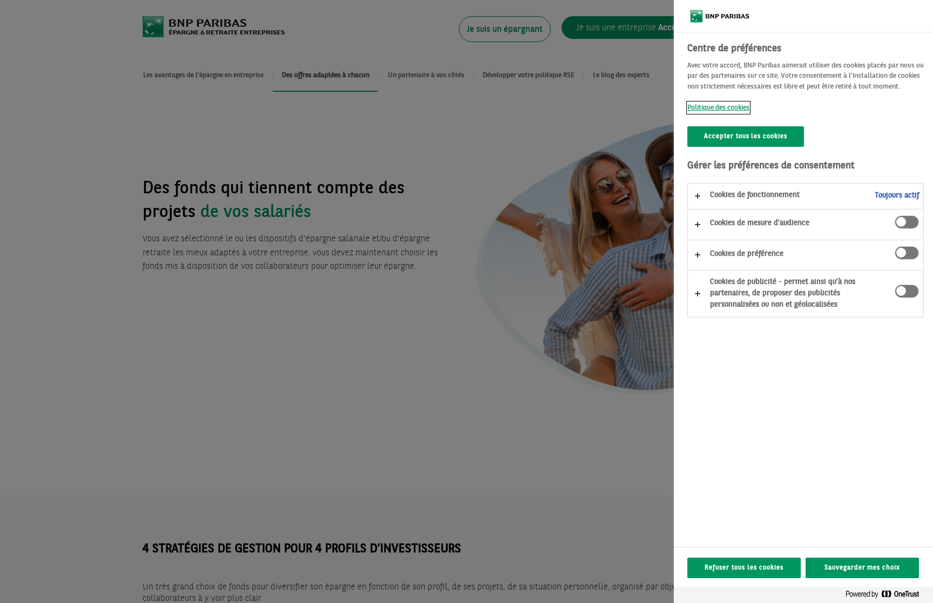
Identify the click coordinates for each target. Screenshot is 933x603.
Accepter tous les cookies (745, 136)
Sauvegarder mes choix (862, 568)
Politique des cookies (718, 107)
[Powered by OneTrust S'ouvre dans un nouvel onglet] (887, 596)
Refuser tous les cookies (744, 568)
